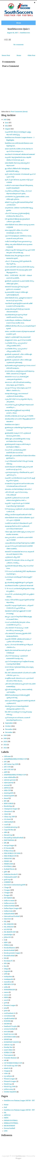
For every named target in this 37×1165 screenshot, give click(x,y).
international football (12, 916)
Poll (5, 1107)
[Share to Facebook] (10, 40)
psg (5, 1008)
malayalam (8, 976)
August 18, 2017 (12, 33)
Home (19, 55)
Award (6, 798)
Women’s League (10, 1081)
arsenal (7, 785)
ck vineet (7, 819)
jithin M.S (7, 937)
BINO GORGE (8, 803)
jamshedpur (8, 934)
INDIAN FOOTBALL (11, 1120)
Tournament (8, 1055)
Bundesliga (8, 806)
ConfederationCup (10, 827)
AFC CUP (7, 767)
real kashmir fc (9, 1013)
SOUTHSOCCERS (10, 1037)
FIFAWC (7, 861)
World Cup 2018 (9, 1086)
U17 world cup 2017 (11, 1066)
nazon (6, 992)
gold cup (7, 879)
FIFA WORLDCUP (10, 856)
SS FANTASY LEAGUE (11, 1042)
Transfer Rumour (10, 1058)
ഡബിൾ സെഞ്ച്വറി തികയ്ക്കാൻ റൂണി (18, 523)
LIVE (5, 974)
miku (6, 987)
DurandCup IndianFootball (13, 838)
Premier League (9, 1005)
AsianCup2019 (9, 796)
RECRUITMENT (9, 1126)
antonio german (10, 780)
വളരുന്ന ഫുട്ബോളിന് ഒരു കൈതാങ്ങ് (17, 337)
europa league (9, 845)
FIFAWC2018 (8, 864)
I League (7, 890)
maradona (7, 982)
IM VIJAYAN (8, 898)
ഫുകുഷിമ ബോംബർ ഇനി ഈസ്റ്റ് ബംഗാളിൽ (19, 543)
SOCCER (7, 1031)
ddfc (5, 832)
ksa (5, 966)
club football (8, 822)
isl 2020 (7, 929)
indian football (9, 906)
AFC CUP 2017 (9, 769)
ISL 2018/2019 (8, 924)
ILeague (7, 895)
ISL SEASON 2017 (10, 932)
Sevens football (9, 1128)
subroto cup (8, 1045)
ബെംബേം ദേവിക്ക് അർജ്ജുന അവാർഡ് (18, 489)
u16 (5, 1060)
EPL (5, 843)
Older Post (31, 55)
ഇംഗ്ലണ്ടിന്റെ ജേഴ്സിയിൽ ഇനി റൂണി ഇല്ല (19, 582)
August (7, 129)
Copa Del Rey (8, 830)
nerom (6, 995)
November (9, 729)
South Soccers (9, 1034)
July (6, 126)
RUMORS (7, 1021)
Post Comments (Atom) (19, 111)
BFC (5, 801)
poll (5, 1003)
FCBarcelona (8, 851)
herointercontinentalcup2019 (14, 885)
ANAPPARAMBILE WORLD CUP (15, 775)
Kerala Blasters (9, 948)
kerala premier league (12, 953)
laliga (6, 969)
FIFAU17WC (8, 858)
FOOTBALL (8, 866)
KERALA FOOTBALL (11, 1123)
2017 (5, 120)
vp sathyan (8, 1076)
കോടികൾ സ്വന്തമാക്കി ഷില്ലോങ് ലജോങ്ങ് (20, 154)
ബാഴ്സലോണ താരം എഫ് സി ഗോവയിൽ (18, 340)
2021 (5, 745)
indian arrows (9, 903)
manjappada (8, 979)
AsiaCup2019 (8, 793)
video (6, 1073)
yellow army (8, 1089)
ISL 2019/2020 (9, 927)
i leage (6, 887)
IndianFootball (9, 914)
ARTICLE (7, 788)
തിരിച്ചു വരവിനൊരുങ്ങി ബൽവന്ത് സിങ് (18, 514)
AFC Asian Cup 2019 (11, 764)
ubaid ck (7, 1068)
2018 (5, 735)
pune (6, 1010)
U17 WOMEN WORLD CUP (13, 1063)
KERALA (7, 945)
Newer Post (6, 55)
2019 (5, 738)
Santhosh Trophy (10, 1026)
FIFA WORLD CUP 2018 (12, 853)
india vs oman (9, 900)
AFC (5, 762)
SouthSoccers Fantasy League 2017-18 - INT (19, 1100)
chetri (6, 814)
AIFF (5, 772)
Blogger (18, 1158)
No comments (18, 45)
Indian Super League (11, 908)
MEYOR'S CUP (9, 984)
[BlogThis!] (6, 40)
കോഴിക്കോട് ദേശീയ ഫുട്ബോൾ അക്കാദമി (19, 585)
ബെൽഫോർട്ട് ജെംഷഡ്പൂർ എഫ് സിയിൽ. (19, 416)
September (9, 723)
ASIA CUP (7, 790)
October (8, 726)
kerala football (9, 950)
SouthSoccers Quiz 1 (18, 29)
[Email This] (5, 40)
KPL (5, 963)
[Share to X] (8, 40)
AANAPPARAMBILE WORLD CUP (15, 759)
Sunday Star (8, 1047)
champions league (10, 809)
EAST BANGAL (9, 840)
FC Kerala (7, 848)
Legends (7, 971)
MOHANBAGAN (9, 990)
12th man (7, 756)
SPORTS (7, 1039)
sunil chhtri (8, 1050)
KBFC (6, 942)
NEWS (6, 997)
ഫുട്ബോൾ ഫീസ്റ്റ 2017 (12, 557)
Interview (7, 919)
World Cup (8, 1084)
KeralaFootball (9, 955)
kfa (5, 958)
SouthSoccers (25, 33)
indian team (8, 911)
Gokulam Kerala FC (11, 874)
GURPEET (7, 882)
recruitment (8, 1016)
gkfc (5, 872)
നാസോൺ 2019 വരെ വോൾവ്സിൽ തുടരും (19, 267)
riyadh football (9, 1018)
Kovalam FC (8, 961)
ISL (5, 921)
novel (6, 1000)
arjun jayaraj (8, 782)
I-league (7, 893)
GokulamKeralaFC (10, 877)
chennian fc (8, 811)
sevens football (9, 1029)
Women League (9, 1079)
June (6, 123)
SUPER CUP (8, 1052)
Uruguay (7, 1071)
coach (6, 824)
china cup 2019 (9, 817)
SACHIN (7, 1024)
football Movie (9, 869)
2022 (5, 748)
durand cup (8, 835)
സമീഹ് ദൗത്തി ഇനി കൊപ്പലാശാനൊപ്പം (18, 241)
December (8, 732)
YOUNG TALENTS (10, 1092)
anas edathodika (10, 777)
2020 (5, 741)
